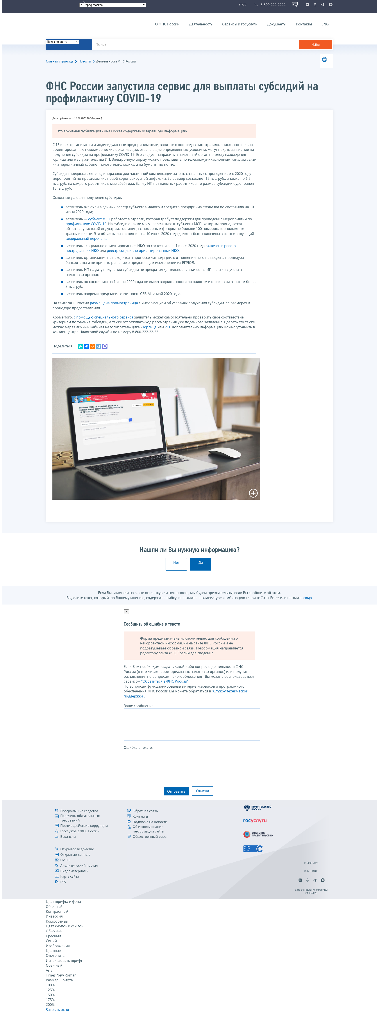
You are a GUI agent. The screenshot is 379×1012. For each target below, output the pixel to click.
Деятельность (201, 24)
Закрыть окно (57, 1009)
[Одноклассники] (92, 346)
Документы (276, 24)
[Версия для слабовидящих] (243, 4)
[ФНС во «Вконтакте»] (307, 4)
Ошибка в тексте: (138, 747)
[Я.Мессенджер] (80, 346)
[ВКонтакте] (86, 346)
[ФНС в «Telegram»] (322, 4)
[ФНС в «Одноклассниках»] (315, 4)
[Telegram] (98, 346)
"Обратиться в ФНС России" (164, 681)
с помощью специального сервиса (103, 317)
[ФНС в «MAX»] (330, 4)
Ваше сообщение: (139, 705)
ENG (325, 24)
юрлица (150, 327)
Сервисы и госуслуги (239, 24)
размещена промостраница (114, 303)
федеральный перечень (86, 238)
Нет (176, 562)
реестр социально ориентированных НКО (143, 250)
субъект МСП (99, 219)
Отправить (176, 791)
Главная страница (59, 61)
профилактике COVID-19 (86, 223)
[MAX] (104, 346)
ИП (167, 327)
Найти (316, 44)
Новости (85, 61)
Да (200, 562)
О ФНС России (167, 24)
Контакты (304, 24)
